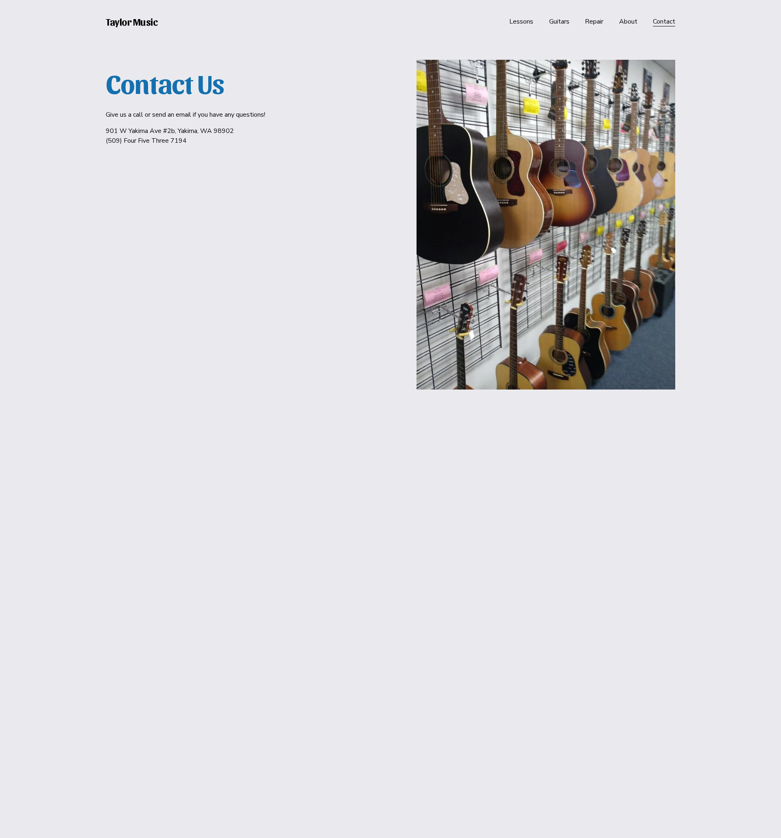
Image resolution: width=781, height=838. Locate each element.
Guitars (559, 21)
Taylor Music (131, 21)
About (628, 21)
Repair (594, 21)
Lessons (521, 21)
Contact (664, 21)
